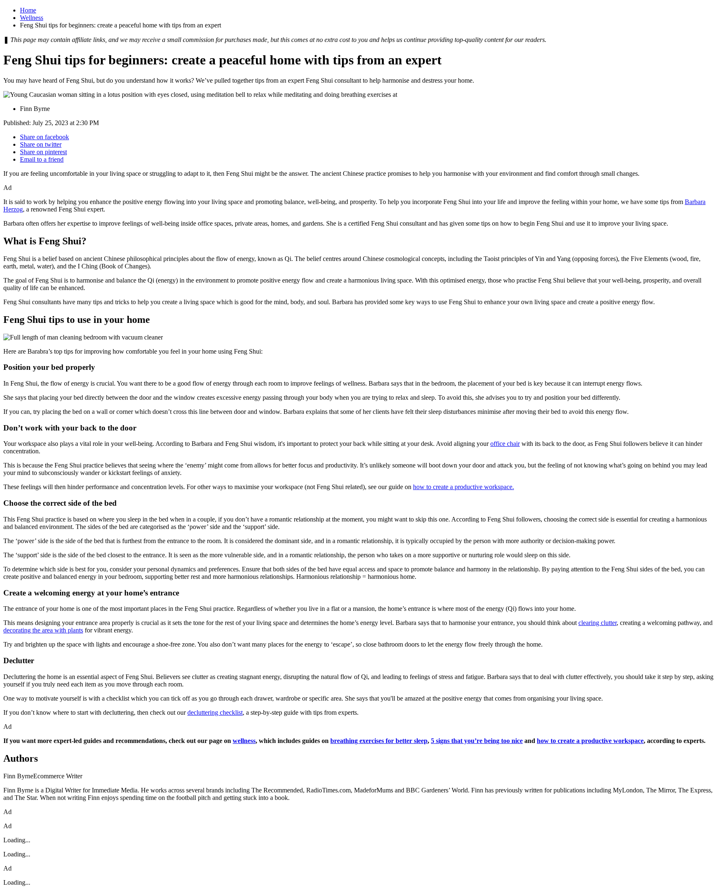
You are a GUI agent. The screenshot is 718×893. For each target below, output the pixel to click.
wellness (244, 740)
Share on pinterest (43, 151)
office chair (505, 443)
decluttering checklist (215, 712)
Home (28, 10)
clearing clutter (597, 622)
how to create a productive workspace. (463, 486)
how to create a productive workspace (590, 740)
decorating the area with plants (43, 630)
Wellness (31, 17)
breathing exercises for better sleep (379, 740)
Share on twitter (40, 144)
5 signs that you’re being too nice (477, 740)
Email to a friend (42, 159)
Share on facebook (44, 136)
